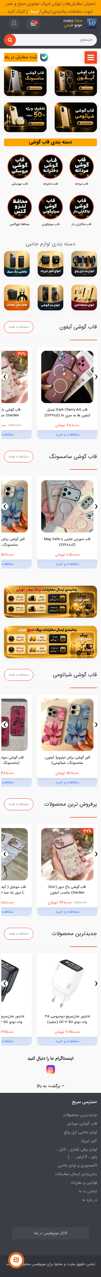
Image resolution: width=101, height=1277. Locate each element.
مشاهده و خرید (67, 434)
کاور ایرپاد (89, 1141)
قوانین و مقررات (84, 1182)
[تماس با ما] (16, 1260)
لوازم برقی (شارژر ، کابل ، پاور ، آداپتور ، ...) (76, 1153)
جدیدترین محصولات (80, 1115)
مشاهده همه (19, 327)
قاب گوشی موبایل (82, 1123)
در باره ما (89, 1200)
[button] (33, 23)
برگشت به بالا (49, 1086)
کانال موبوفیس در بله (50, 1233)
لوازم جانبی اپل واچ (80, 1132)
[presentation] (96, 376)
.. (29, 11)
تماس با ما (88, 1191)
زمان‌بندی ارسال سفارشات (76, 1174)
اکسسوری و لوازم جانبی (77, 1165)
